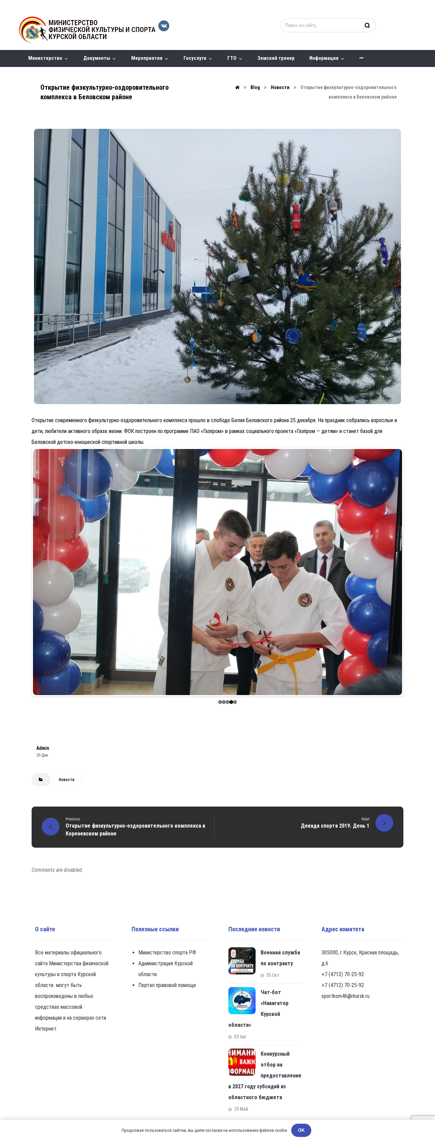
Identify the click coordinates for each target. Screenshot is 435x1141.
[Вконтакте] (163, 25)
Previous (23, 572)
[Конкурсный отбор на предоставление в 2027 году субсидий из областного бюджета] (242, 1062)
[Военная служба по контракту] (242, 960)
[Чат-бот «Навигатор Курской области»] (242, 1000)
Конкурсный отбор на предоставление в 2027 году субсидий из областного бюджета (264, 1076)
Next (412, 572)
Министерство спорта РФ (167, 952)
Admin (42, 748)
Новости (66, 779)
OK (301, 1130)
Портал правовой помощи (167, 985)
